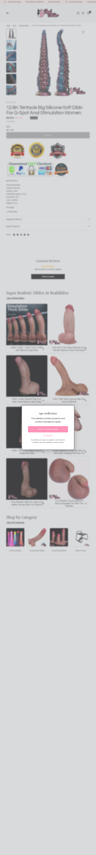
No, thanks (48, 435)
